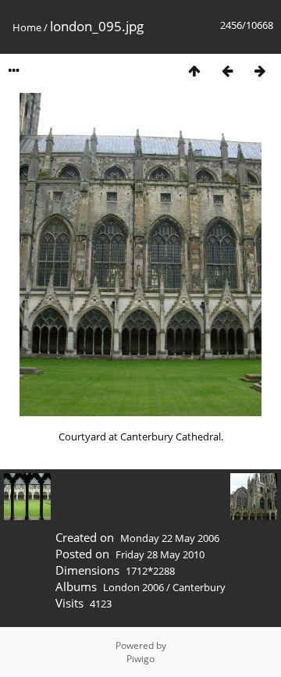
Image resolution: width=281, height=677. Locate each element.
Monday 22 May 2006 (169, 538)
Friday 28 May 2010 (160, 554)
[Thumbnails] (194, 71)
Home (26, 27)
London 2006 (133, 587)
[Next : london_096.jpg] (260, 71)
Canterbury (199, 587)
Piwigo (140, 658)
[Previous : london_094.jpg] (227, 71)
